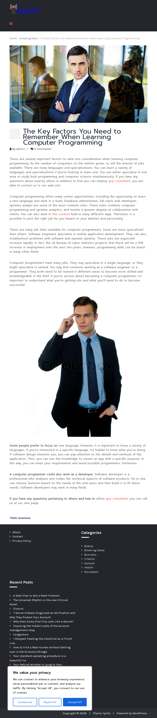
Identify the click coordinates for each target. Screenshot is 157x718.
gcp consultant (119, 181)
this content (61, 214)
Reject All (50, 702)
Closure (18, 608)
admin (20, 149)
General (89, 563)
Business (90, 554)
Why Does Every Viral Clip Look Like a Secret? (43, 621)
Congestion (21, 634)
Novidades (91, 572)
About (16, 532)
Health (88, 567)
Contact (17, 536)
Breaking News (94, 550)
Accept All (75, 702)
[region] (50, 688)
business (24, 518)
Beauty (88, 546)
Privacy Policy (21, 541)
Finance (89, 559)
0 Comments (42, 149)
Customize (25, 702)
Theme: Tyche (101, 713)
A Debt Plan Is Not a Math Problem (36, 595)
